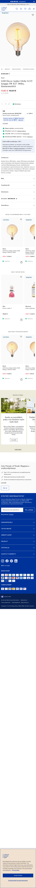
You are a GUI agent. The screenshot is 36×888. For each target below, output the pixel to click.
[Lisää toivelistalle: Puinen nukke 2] (21, 277)
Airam (3, 78)
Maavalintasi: (5, 514)
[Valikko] (34, 9)
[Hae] (17, 9)
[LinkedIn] (15, 560)
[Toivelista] (25, 9)
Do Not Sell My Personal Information (10, 600)
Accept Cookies (18, 875)
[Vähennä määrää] (2, 104)
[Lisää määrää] (9, 104)
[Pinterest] (11, 560)
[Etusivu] (1, 69)
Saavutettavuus (25, 602)
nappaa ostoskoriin (19, 148)
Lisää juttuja (18, 449)
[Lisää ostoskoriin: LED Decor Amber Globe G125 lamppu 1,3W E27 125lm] (21, 262)
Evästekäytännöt (16, 602)
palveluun (30, 136)
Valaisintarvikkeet (16, 69)
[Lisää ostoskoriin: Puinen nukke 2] (21, 320)
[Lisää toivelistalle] (33, 15)
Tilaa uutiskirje (29, 510)
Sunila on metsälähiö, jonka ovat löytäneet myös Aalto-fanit (13, 419)
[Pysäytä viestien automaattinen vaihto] (34, 1)
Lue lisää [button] (5, 123)
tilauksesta (26, 133)
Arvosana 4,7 (22, 1)
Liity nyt (21, 120)
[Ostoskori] (29, 9)
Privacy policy (15, 870)
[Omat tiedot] (21, 9)
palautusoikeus (21, 131)
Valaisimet (7, 69)
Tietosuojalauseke (5, 602)
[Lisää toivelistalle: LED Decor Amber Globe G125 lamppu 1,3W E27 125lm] (21, 219)
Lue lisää (3, 482)
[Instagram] (2, 560)
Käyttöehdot (24, 600)
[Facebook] (7, 560)
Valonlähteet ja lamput (28, 69)
